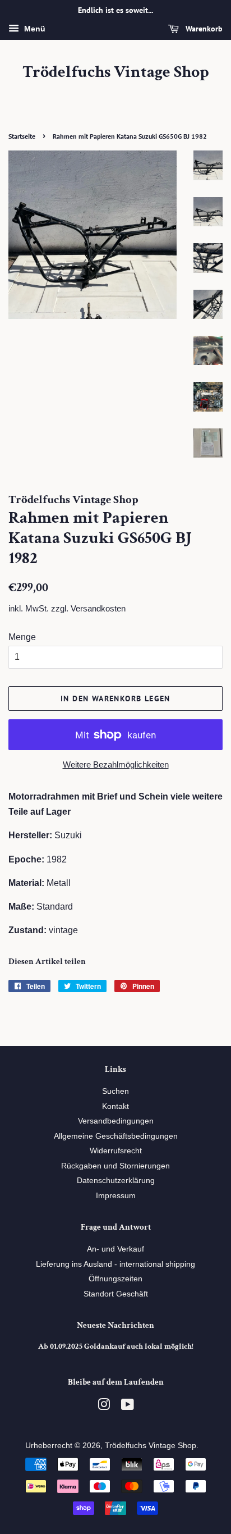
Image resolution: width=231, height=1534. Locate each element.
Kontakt (115, 1106)
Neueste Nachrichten (115, 1325)
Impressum (116, 1195)
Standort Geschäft (116, 1294)
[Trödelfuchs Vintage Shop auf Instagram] (104, 1407)
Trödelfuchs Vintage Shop (115, 72)
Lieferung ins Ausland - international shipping (115, 1264)
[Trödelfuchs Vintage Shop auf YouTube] (127, 1407)
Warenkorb (203, 29)
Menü (33, 28)
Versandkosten (98, 608)
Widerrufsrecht (116, 1151)
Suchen (115, 1091)
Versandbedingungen (116, 1121)
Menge (22, 637)
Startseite (21, 136)
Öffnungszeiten (115, 1279)
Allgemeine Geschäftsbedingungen (116, 1136)
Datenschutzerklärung (116, 1180)
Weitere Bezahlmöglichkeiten (116, 764)
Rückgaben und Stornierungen (115, 1166)
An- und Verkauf (115, 1249)
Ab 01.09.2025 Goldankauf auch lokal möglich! (115, 1346)
